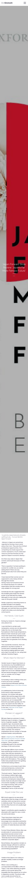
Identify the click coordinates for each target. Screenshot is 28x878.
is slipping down (11, 737)
